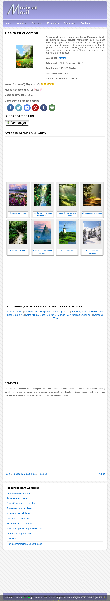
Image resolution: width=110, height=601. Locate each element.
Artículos (11, 538)
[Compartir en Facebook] (10, 110)
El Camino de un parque (92, 213)
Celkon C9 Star (15, 311)
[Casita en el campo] (24, 56)
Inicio (8, 23)
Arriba (102, 474)
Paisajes (61, 58)
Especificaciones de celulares (22, 503)
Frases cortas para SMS (19, 533)
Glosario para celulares (19, 518)
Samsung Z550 (79, 311)
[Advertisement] (55, 157)
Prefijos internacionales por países (24, 544)
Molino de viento (67, 250)
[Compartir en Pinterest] (35, 110)
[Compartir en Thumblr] (43, 110)
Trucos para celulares (18, 498)
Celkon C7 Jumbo (56, 315)
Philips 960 (45, 311)
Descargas (69, 23)
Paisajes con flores (18, 213)
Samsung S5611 (61, 311)
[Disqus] (55, 434)
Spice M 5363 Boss (35, 315)
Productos (53, 23)
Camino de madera (18, 250)
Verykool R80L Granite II (79, 315)
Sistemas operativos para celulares (25, 528)
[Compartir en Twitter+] (18, 110)
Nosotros (21, 23)
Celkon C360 (31, 311)
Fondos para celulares (24, 474)
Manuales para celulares (19, 523)
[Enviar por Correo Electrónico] (52, 110)
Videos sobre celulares (18, 513)
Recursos (37, 23)
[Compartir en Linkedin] (27, 110)
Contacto (85, 23)
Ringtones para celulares (19, 508)
